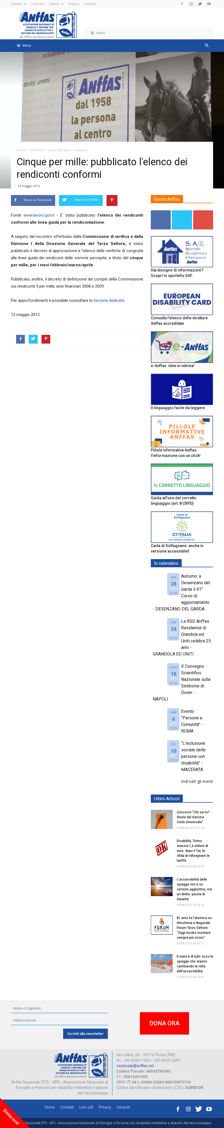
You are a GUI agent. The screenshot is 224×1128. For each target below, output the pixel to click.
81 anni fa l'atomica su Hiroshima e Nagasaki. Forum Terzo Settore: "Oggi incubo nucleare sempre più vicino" (194, 928)
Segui (161, 212)
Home (50, 1107)
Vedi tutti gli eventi (197, 781)
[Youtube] (209, 4)
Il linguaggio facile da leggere (178, 408)
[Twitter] (200, 4)
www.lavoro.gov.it (38, 215)
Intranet (90, 4)
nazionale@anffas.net (135, 1065)
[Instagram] (191, 4)
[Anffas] (81, 1064)
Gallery (54, 4)
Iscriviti (203, 212)
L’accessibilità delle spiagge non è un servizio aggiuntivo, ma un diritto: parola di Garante (194, 889)
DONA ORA (164, 1023)
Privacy (74, 4)
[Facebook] (182, 4)
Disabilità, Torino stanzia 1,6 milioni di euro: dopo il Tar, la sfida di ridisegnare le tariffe (193, 851)
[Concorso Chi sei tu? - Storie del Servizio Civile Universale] (162, 819)
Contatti (16, 4)
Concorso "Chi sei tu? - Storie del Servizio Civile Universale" (194, 817)
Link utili (37, 4)
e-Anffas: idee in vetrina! (172, 366)
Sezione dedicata (108, 300)
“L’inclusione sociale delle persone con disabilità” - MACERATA (193, 756)
